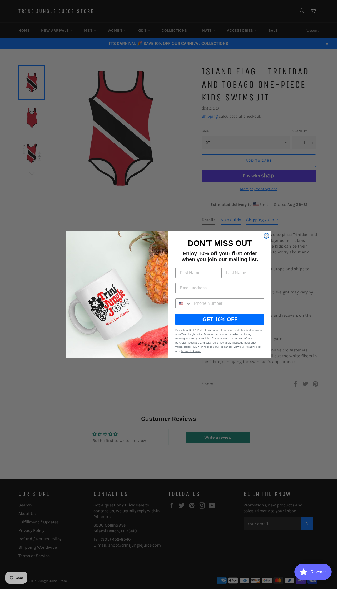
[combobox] (183, 303)
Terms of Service (191, 351)
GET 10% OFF (219, 319)
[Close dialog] (266, 235)
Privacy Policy (253, 346)
